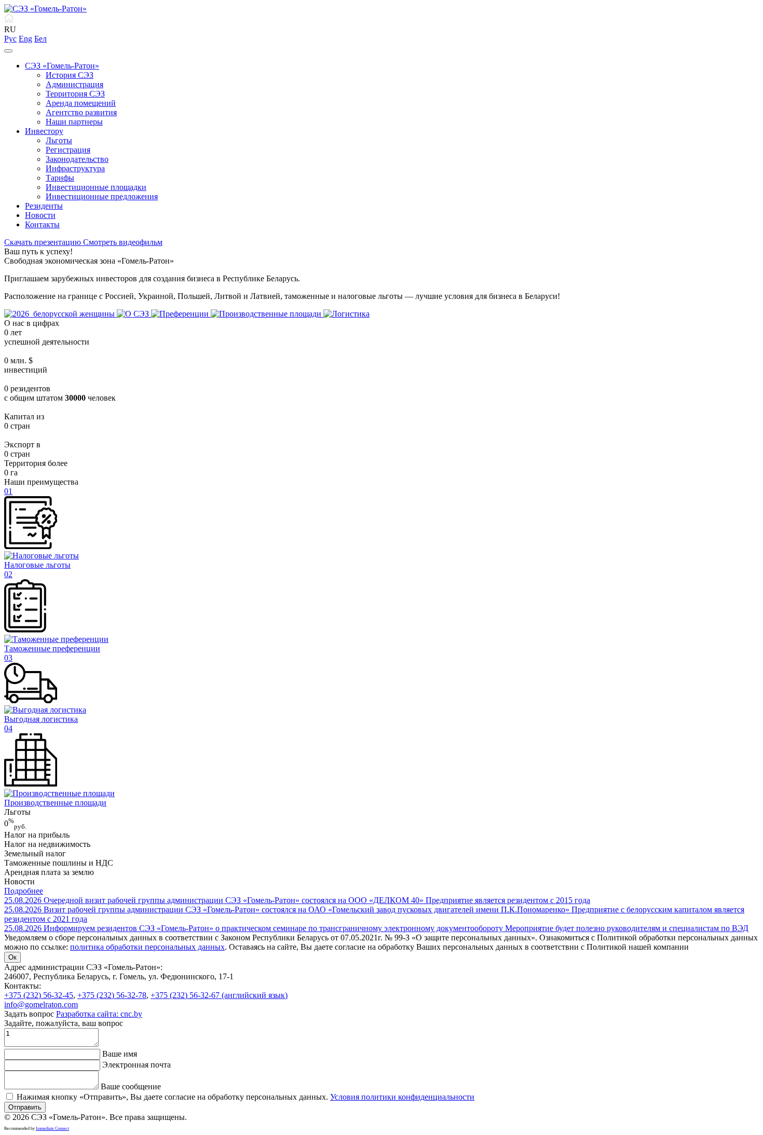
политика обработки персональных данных (147, 946)
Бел (40, 38)
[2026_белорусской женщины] (60, 313)
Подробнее (23, 890)
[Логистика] (346, 313)
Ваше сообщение (131, 1086)
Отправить (25, 1107)
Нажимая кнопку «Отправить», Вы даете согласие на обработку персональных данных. (245, 1096)
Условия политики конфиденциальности (402, 1096)
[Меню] (8, 50)
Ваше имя (119, 1053)
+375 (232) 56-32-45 (38, 995)
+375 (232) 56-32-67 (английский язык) (219, 995)
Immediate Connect (52, 1128)
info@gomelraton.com (41, 1004)
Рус (10, 38)
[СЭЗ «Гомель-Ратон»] (45, 8)
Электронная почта (136, 1064)
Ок (12, 957)
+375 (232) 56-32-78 (111, 995)
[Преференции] (181, 313)
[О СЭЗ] (134, 313)
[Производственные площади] (267, 313)
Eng (25, 38)
